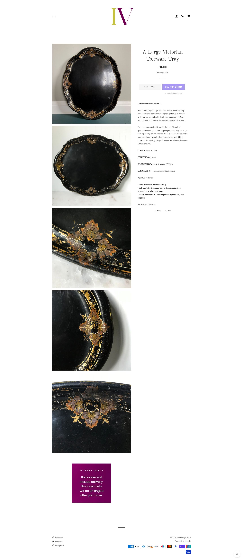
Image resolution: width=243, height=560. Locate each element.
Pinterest (59, 541)
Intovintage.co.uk (184, 537)
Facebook (59, 537)
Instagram (59, 545)
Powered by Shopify (183, 541)
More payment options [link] (174, 93)
